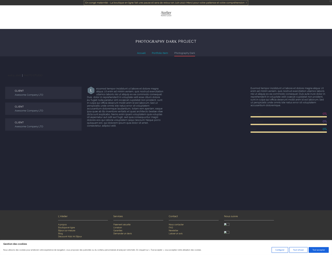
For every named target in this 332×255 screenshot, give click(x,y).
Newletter (173, 230)
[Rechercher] (195, 23)
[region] (166, 247)
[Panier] (201, 23)
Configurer (279, 250)
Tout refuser (298, 250)
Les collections (147, 23)
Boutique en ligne (66, 227)
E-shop (130, 23)
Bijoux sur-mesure (66, 230)
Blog (60, 233)
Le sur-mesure (168, 23)
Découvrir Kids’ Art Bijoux (70, 236)
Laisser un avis (176, 233)
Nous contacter (176, 224)
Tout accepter (318, 250)
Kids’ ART (185, 23)
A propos (62, 224)
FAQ (171, 227)
